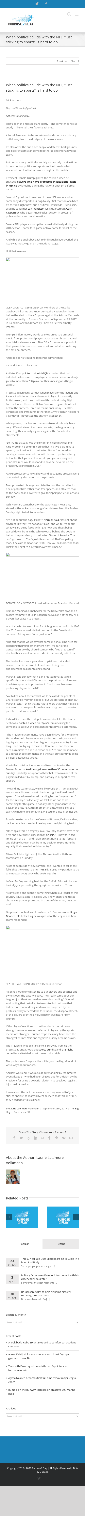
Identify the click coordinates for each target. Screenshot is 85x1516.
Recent (61, 1244)
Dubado (44, 1471)
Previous (62, 61)
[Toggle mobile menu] (77, 14)
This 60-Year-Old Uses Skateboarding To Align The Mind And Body (50, 1260)
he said (44, 869)
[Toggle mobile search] (69, 14)
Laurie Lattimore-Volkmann (24, 1108)
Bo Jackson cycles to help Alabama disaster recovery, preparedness (46, 1293)
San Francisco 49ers (39, 208)
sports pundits (47, 1049)
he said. (50, 835)
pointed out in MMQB (35, 373)
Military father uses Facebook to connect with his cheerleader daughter (50, 1277)
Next (73, 61)
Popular (24, 1244)
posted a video (27, 723)
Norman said (51, 520)
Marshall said (41, 653)
